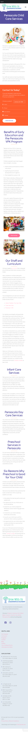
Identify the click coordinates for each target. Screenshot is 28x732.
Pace (9, 617)
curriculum (14, 268)
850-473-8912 (6, 664)
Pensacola (5, 617)
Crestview (14, 613)
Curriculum (4, 636)
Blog (2, 641)
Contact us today (18, 360)
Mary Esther (18, 615)
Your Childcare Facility (7, 645)
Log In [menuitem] (2, 1)
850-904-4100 (6, 676)
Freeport (9, 613)
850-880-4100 (6, 705)
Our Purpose (4, 634)
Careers (3, 643)
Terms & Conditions (14, 721)
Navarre (8, 615)
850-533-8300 (6, 687)
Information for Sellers (6, 647)
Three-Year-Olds (9, 305)
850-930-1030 (6, 693)
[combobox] (19, 101)
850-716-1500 (6, 699)
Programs (3, 638)
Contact (3, 639)
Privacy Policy (4, 721)
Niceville (12, 615)
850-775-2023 (6, 670)
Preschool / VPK (9, 308)
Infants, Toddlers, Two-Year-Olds (13, 303)
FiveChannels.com (21, 724)
